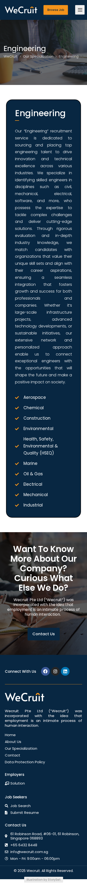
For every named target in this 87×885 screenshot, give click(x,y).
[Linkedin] (65, 671)
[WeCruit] (21, 5)
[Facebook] (45, 671)
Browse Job (55, 10)
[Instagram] (55, 671)
